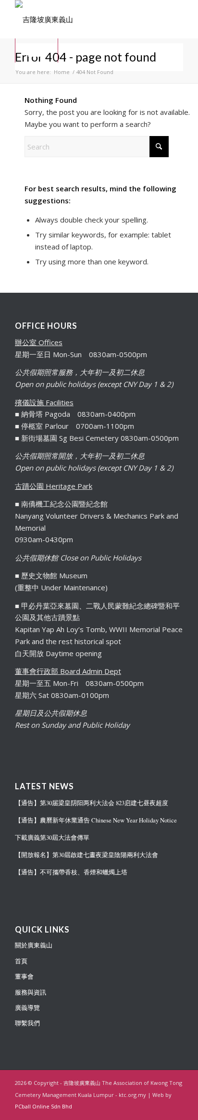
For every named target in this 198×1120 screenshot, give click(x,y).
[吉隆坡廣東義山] (82, 19)
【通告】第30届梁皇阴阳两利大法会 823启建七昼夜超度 (91, 803)
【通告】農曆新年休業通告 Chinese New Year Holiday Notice (96, 820)
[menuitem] (36, 50)
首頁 (21, 961)
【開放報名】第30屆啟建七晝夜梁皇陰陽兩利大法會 (86, 855)
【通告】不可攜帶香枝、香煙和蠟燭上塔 (71, 872)
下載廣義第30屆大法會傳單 (52, 838)
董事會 (24, 976)
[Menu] (36, 50)
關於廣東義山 (33, 945)
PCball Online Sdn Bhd (43, 1106)
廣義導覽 (27, 1007)
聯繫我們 (27, 1023)
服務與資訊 (30, 992)
